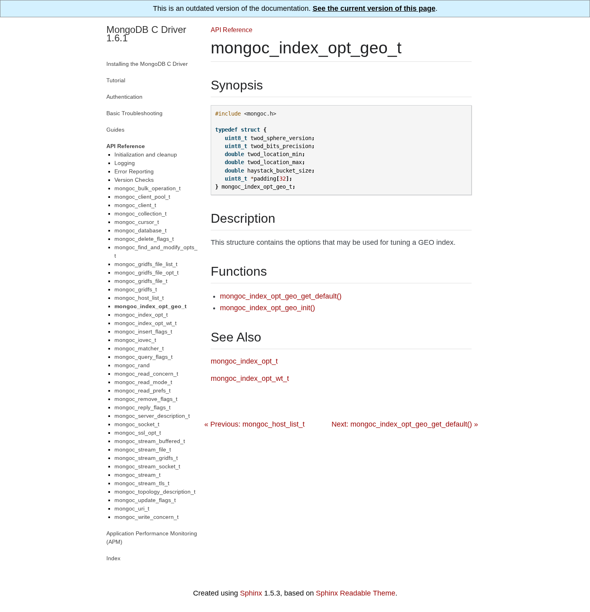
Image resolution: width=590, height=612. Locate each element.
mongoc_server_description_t (152, 416)
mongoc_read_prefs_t (142, 390)
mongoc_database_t (140, 230)
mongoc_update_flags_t (145, 500)
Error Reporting (134, 171)
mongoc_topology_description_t (154, 491)
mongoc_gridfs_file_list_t (145, 264)
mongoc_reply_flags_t (142, 407)
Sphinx (251, 593)
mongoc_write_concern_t (146, 517)
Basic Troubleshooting (134, 113)
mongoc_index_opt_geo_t (150, 306)
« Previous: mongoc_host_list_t (254, 424)
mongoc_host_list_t (139, 298)
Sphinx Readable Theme (355, 593)
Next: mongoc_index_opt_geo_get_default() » (405, 424)
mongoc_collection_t (140, 213)
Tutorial (115, 80)
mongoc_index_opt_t (141, 314)
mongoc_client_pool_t (142, 196)
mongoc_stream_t (137, 475)
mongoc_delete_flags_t (144, 239)
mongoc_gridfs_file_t (140, 281)
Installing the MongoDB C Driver (147, 64)
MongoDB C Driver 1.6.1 (146, 33)
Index (113, 558)
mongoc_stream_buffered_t (149, 441)
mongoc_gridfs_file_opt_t (146, 272)
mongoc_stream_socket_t (147, 466)
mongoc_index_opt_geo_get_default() (281, 296)
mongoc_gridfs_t (135, 289)
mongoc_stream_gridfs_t (146, 458)
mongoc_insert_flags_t (143, 331)
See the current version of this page (374, 8)
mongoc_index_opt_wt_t (145, 323)
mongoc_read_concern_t (146, 373)
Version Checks (134, 180)
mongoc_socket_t (136, 424)
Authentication (124, 97)
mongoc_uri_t (131, 508)
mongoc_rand (132, 365)
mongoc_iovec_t (135, 340)
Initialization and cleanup (145, 154)
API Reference (231, 29)
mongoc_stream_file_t (142, 449)
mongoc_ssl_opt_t (137, 432)
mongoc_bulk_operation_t (147, 188)
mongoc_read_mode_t (143, 382)
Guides (115, 129)
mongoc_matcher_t (139, 348)
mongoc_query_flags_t (143, 357)
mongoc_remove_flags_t (145, 399)
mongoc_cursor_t (136, 222)
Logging (124, 163)
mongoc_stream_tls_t (141, 483)
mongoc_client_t (135, 205)
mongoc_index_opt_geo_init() (267, 308)
